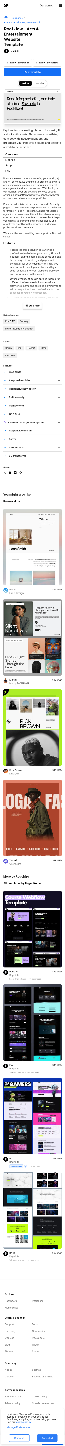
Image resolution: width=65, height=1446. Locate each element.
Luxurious (10, 355)
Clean (43, 348)
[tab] (32, 154)
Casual (8, 348)
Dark (20, 348)
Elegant (31, 348)
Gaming (24, 321)
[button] (60, 5)
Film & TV (10, 321)
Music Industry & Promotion (19, 328)
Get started (47, 5)
